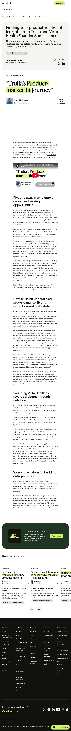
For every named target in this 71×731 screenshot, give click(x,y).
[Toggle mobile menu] (67, 3)
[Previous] (31, 609)
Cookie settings (33, 726)
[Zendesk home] (6, 3)
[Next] (39, 609)
